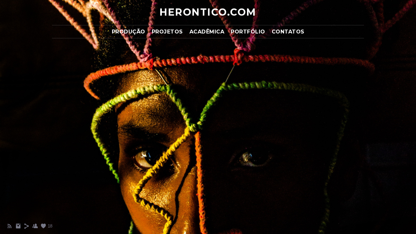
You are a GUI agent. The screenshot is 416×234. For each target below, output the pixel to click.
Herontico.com (208, 12)
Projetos (167, 32)
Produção (128, 32)
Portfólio (248, 32)
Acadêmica (207, 32)
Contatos (288, 32)
